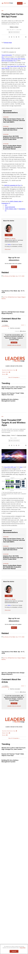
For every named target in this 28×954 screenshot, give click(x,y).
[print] (25, 37)
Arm (3, 57)
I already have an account (14, 345)
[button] (3, 3)
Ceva (20, 467)
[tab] (5, 325)
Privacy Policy (22, 947)
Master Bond (5, 372)
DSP (2, 10)
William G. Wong (14, 27)
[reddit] (16, 37)
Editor (9, 244)
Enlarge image (8, 42)
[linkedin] (11, 37)
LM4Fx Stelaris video (16, 201)
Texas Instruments (10, 207)
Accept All (14, 951)
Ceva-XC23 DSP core (10, 467)
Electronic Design (21, 435)
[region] (14, 328)
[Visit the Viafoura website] (23, 331)
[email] (18, 37)
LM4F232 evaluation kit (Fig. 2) (13, 185)
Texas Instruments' (7, 55)
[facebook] (9, 37)
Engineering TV (6, 203)
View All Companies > (14, 377)
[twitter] (14, 37)
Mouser (4, 374)
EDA (2, 416)
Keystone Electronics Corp (8, 370)
